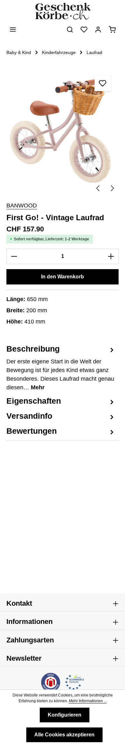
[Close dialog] (117, 349)
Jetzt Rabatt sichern (33, 389)
